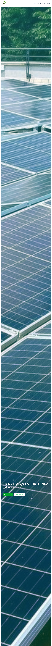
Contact (48, 3)
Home (34, 3)
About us (39, 3)
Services (43, 3)
